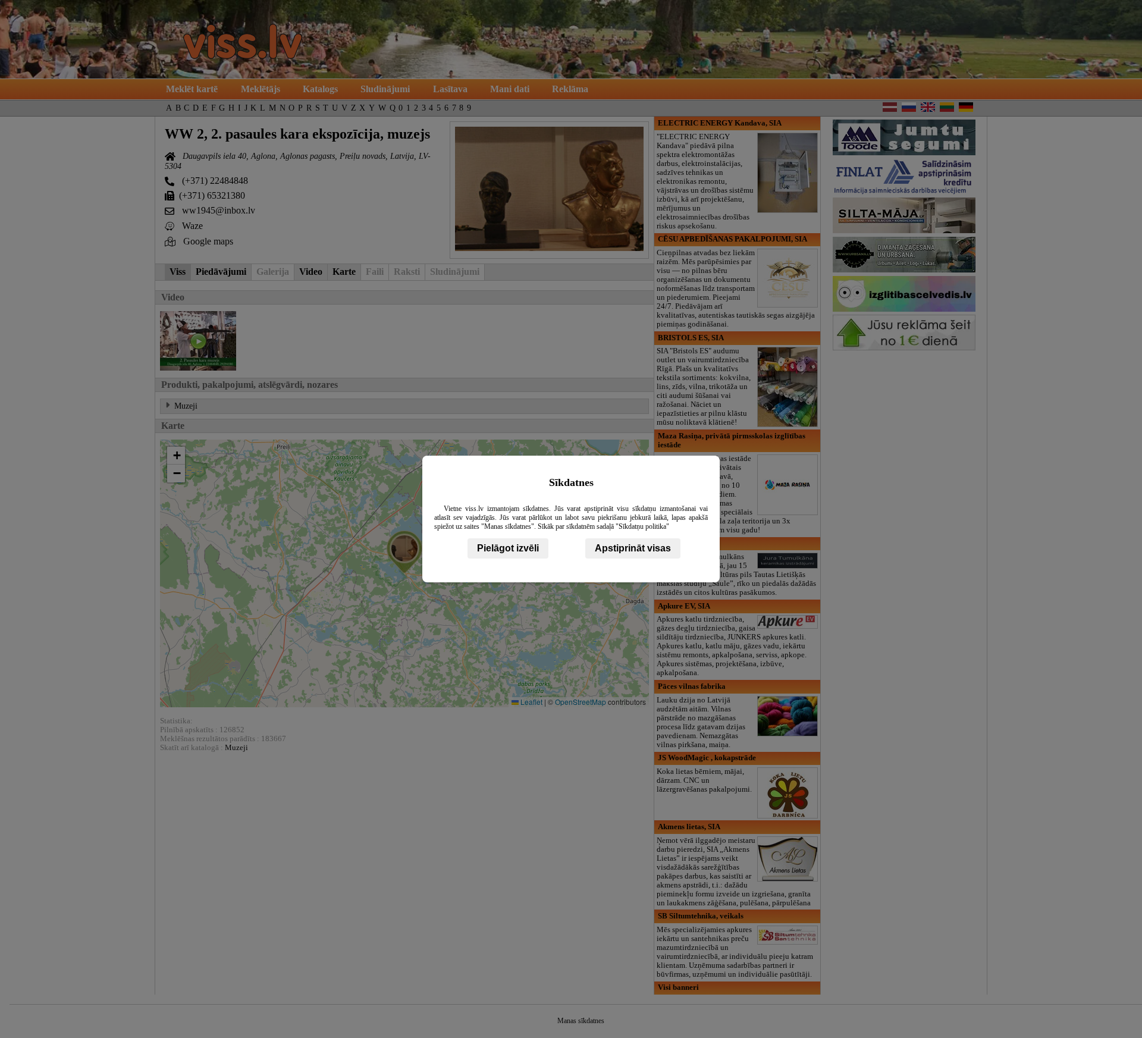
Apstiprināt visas (633, 548)
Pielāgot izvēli (508, 548)
